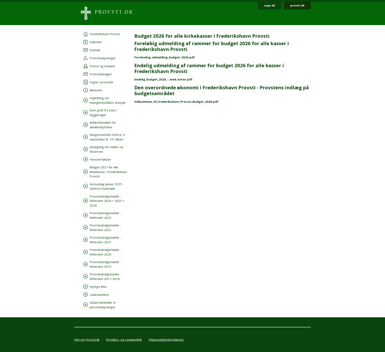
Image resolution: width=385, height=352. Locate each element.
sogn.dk (269, 5)
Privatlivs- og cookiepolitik (124, 340)
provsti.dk (297, 5)
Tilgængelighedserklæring (166, 340)
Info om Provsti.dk (86, 340)
